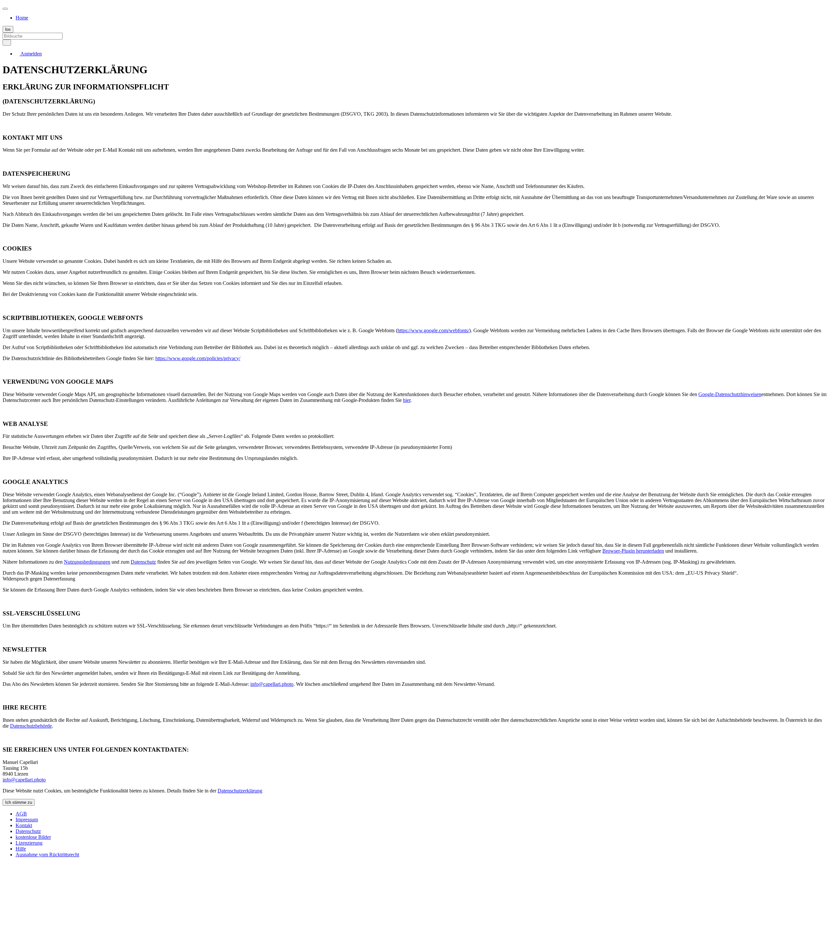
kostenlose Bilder (33, 837)
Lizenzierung (29, 843)
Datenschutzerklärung (240, 790)
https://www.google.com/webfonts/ (433, 330)
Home (22, 17)
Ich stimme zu (18, 802)
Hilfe (21, 848)
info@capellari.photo (271, 684)
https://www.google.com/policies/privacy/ (197, 358)
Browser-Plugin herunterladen (633, 551)
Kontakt (24, 825)
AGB (21, 813)
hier (406, 400)
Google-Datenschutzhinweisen (729, 394)
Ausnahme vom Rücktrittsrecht (47, 854)
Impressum (27, 819)
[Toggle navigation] (5, 9)
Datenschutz (143, 562)
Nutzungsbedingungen (87, 562)
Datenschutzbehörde (31, 726)
